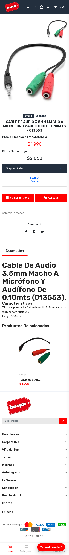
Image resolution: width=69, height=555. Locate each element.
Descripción (15, 250)
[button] (34, 7)
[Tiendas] (41, 7)
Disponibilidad (15, 168)
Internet (34, 177)
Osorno (35, 181)
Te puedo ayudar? (51, 547)
